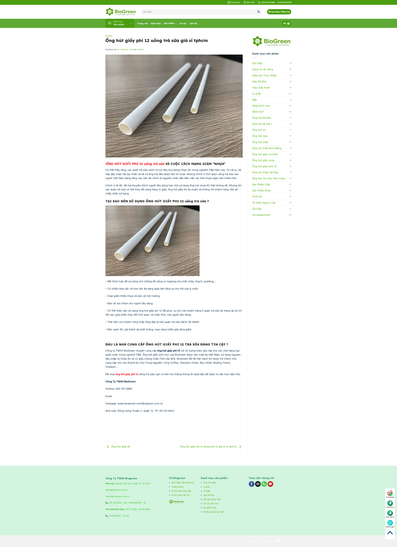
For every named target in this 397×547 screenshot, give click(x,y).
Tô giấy (206, 491)
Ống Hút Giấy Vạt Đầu (265, 172)
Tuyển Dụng (177, 486)
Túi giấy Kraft (210, 507)
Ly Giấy (256, 93)
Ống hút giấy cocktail (265, 154)
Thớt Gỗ (257, 196)
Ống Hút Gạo (260, 135)
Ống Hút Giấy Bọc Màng (266, 148)
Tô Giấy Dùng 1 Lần (264, 202)
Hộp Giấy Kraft (261, 87)
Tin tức (183, 23)
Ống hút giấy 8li (120, 446)
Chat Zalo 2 (390, 517)
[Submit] (258, 11)
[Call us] (264, 484)
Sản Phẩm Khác (261, 190)
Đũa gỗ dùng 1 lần (212, 499)
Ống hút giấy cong (263, 160)
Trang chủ (142, 23)
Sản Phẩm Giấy (261, 184)
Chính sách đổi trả (181, 495)
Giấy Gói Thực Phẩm (264, 75)
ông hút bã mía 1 (262, 123)
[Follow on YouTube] (270, 484)
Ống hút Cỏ (259, 129)
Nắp (254, 99)
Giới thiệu (156, 23)
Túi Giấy (257, 208)
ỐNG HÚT (258, 111)
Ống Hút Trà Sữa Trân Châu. (269, 178)
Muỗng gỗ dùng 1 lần (213, 512)
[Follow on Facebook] (251, 484)
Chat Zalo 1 (390, 507)
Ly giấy (206, 486)
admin (140, 50)
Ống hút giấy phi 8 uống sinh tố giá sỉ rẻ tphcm (209, 446)
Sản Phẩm (169, 23)
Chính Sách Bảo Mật (181, 491)
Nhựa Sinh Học (261, 105)
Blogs (109, 36)
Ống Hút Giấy (260, 142)
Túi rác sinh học (211, 503)
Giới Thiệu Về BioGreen (183, 482)
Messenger (390, 527)
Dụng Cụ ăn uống (262, 69)
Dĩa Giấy (257, 63)
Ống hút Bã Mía (261, 117)
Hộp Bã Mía (259, 81)
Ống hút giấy (209, 482)
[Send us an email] (258, 484)
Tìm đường (390, 497)
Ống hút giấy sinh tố (264, 166)
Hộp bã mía (208, 495)
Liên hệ (193, 23)
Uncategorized (261, 214)
